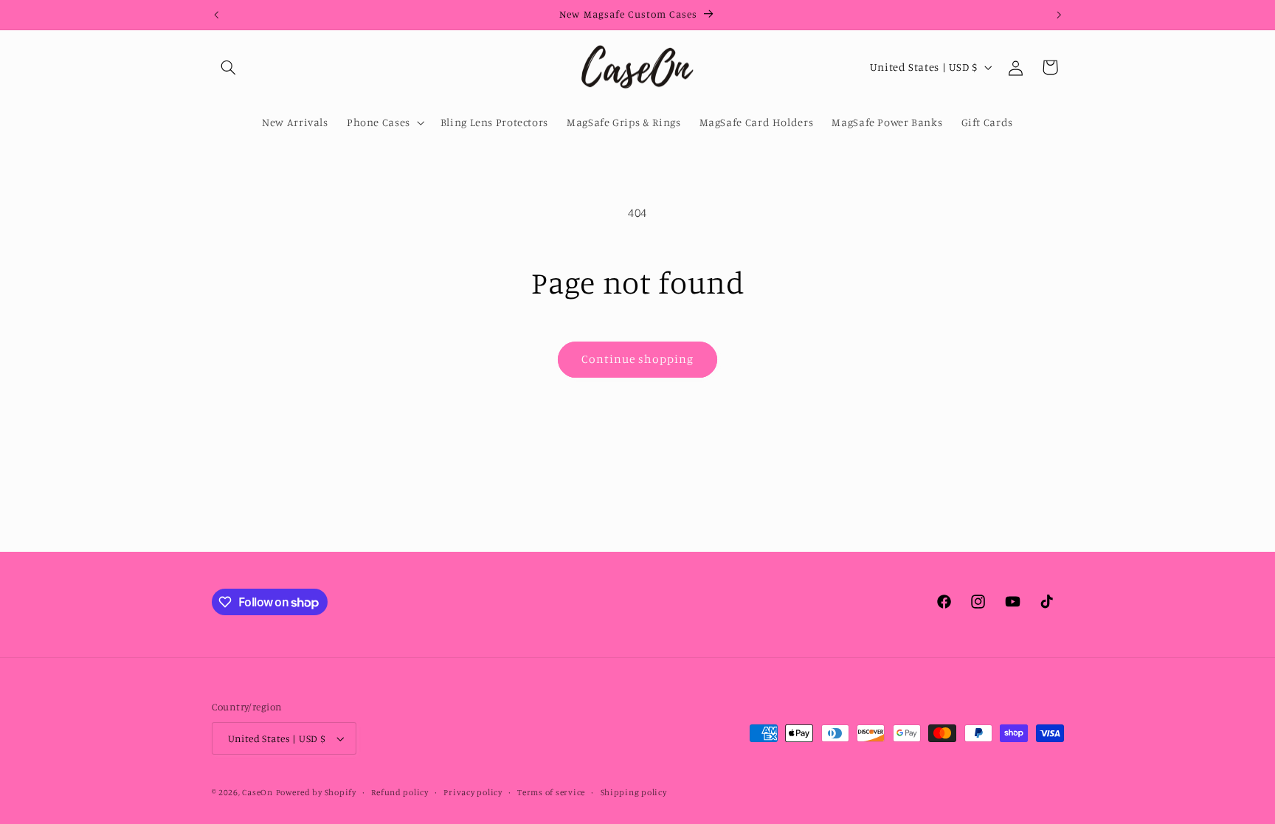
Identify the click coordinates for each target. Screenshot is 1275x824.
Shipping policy (634, 792)
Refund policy (400, 792)
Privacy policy (472, 792)
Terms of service (551, 792)
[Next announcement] (1059, 15)
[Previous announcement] (216, 15)
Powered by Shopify (316, 792)
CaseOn (257, 792)
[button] (229, 67)
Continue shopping (637, 359)
